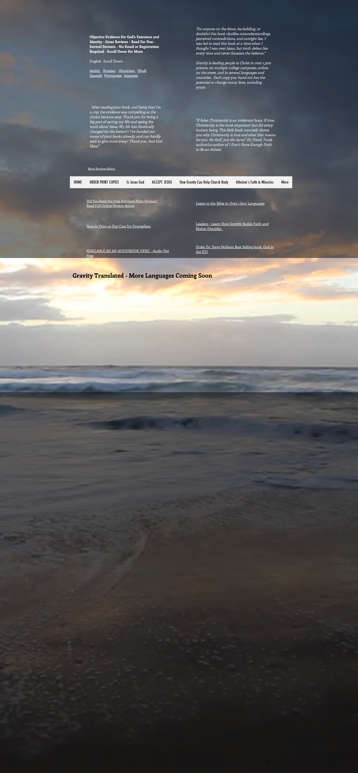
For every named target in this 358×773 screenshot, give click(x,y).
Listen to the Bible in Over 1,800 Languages (230, 203)
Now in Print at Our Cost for (109, 226)
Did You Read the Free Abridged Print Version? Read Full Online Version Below (122, 203)
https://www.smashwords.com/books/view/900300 (142, 308)
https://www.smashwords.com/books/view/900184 (138, 297)
